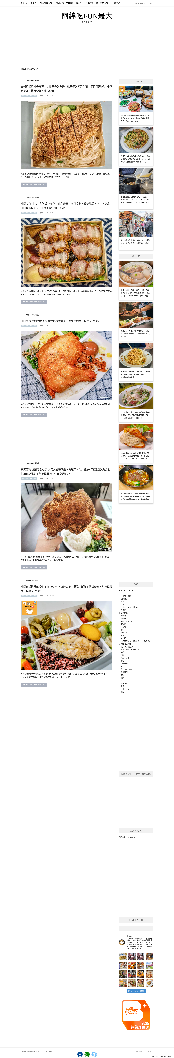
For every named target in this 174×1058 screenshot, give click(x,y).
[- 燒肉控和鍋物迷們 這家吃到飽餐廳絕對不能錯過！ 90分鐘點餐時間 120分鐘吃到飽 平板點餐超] (131, 965)
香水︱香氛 (125, 689)
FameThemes (149, 1051)
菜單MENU (125, 672)
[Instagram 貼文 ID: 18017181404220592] (140, 965)
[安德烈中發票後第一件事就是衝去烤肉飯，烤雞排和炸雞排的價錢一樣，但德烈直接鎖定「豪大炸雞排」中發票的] (123, 956)
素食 (122, 666)
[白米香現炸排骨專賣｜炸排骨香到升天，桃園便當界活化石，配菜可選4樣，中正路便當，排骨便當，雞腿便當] (66, 135)
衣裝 (122, 675)
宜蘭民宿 (124, 624)
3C (122, 593)
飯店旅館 (124, 683)
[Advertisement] (87, 46)
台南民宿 (124, 610)
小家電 (123, 627)
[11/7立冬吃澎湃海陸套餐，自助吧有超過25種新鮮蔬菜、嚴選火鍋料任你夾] (149, 956)
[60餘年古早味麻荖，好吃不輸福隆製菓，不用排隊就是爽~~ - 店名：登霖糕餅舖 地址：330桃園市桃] (123, 974)
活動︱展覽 (125, 658)
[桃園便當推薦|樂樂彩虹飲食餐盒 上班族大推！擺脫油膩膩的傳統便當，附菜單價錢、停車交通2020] (66, 635)
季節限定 (124, 618)
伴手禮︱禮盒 (126, 596)
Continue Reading (37, 184)
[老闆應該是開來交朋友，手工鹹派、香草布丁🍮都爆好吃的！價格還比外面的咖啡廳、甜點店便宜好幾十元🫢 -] (149, 983)
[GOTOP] (94, 1054)
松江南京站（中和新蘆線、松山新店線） (136, 641)
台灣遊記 (124, 613)
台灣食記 (116, 3)
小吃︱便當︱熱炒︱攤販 (29, 95)
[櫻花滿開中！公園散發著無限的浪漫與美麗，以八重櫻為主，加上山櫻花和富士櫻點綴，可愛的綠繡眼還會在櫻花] (149, 965)
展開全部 (122, 590)
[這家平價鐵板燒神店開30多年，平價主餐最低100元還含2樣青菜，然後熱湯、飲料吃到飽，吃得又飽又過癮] (140, 983)
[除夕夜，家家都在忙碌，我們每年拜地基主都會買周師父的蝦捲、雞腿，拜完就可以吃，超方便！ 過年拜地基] (131, 974)
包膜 (122, 604)
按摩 (122, 635)
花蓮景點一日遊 (127, 669)
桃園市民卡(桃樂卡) (128, 647)
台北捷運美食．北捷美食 (97, 3)
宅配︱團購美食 (127, 621)
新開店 (33, 3)
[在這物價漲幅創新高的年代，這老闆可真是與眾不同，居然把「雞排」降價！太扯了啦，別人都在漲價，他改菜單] (123, 983)
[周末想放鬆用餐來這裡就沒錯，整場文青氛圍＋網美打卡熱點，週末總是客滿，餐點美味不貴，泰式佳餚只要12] (140, 974)
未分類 (123, 638)
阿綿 (41, 95)
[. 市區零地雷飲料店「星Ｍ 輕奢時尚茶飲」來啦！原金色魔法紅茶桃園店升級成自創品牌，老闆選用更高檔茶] (123, 965)
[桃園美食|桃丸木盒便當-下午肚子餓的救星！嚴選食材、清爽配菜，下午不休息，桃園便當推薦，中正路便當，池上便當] (66, 252)
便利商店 (124, 599)
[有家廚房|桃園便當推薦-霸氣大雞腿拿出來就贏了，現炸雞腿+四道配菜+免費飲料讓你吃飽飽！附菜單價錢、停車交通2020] (66, 518)
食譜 (122, 680)
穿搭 (122, 661)
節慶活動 (124, 664)
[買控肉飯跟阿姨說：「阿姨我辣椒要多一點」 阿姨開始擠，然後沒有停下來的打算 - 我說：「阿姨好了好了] (149, 974)
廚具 (122, 630)
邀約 (122, 678)
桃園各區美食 (46, 3)
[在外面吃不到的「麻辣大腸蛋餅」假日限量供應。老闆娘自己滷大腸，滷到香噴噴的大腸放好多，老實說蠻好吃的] (131, 983)
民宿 (122, 652)
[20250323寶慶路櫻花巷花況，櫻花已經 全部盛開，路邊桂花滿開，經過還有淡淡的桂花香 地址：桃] (140, 956)
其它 (122, 602)
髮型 (122, 692)
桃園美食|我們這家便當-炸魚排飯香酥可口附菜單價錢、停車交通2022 (60, 321)
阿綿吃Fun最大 (87, 16)
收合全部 (130, 590)
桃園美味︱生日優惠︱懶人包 (69, 3)
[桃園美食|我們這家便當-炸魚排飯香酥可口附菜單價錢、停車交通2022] (66, 365)
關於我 (24, 3)
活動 (122, 655)
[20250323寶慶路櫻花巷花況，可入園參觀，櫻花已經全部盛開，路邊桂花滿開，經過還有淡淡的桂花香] (131, 956)
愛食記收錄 (125, 633)
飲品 (122, 686)
